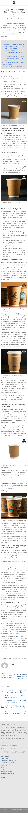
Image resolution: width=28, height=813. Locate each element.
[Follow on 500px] (21, 752)
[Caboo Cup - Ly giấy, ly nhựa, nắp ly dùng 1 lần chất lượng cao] (14, 2)
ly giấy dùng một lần (10, 321)
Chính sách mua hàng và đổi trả (8, 760)
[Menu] (2, 2)
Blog (14, 7)
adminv (21, 18)
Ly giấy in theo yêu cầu (6, 771)
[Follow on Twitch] (23, 752)
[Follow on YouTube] (18, 752)
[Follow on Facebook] (2, 752)
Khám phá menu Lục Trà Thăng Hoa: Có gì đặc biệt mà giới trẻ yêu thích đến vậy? (16, 712)
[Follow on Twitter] (10, 752)
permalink (24, 658)
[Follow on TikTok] (7, 752)
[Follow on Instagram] (5, 752)
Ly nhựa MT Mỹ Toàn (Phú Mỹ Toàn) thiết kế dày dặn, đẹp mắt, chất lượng (16, 691)
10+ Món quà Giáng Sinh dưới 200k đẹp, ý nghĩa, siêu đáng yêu (16, 701)
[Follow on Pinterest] (13, 752)
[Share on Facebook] (14, 653)
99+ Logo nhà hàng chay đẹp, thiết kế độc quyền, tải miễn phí (15, 696)
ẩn (8, 42)
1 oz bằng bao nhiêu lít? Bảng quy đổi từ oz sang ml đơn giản (20, 676)
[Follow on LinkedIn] (15, 752)
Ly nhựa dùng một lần (6, 767)
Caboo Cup (4, 605)
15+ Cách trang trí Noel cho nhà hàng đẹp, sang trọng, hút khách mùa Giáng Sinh (15, 707)
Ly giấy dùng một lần (6, 765)
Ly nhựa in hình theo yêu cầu (7, 773)
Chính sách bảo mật (5, 758)
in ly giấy (18, 636)
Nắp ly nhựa (3, 769)
